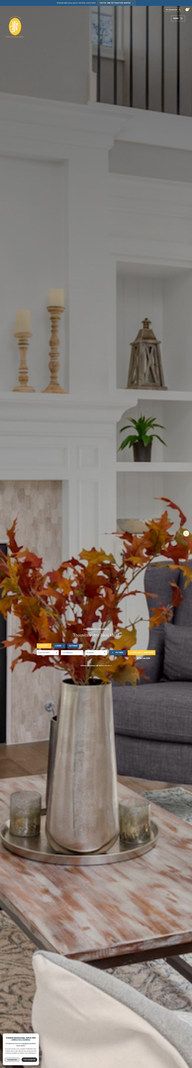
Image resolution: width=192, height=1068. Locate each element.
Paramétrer (12, 1060)
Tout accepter (29, 1060)
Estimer (73, 646)
